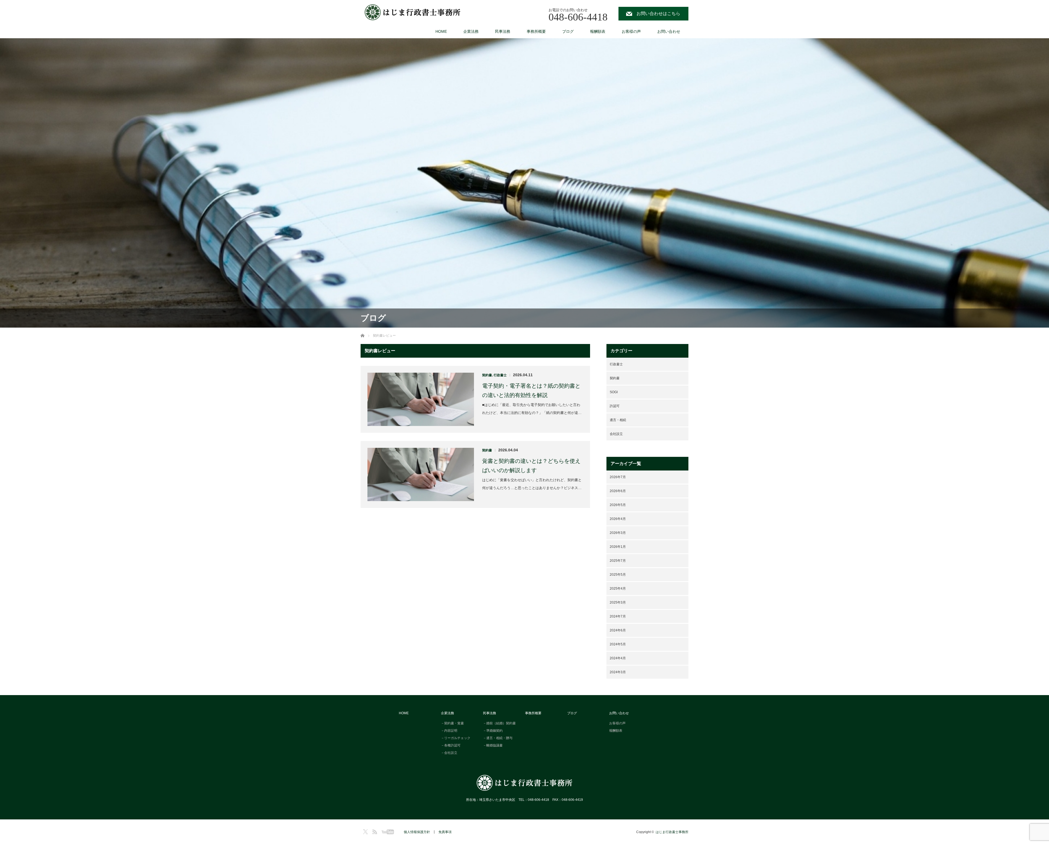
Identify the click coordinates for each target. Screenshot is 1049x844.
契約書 (487, 375)
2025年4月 (618, 588)
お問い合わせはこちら (658, 13)
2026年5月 (618, 505)
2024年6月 (618, 630)
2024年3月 (618, 672)
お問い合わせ (668, 31)
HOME (441, 31)
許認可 (615, 406)
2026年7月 (618, 477)
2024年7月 (618, 616)
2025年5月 (618, 575)
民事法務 (502, 31)
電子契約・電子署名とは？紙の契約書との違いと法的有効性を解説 (531, 390)
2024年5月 (618, 644)
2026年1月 (618, 547)
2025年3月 (618, 602)
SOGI (614, 392)
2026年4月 (618, 519)
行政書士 (500, 375)
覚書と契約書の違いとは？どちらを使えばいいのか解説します (531, 465)
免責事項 (445, 832)
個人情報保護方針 (417, 832)
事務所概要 (536, 31)
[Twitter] (365, 831)
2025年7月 (618, 561)
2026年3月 (618, 533)
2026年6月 (618, 491)
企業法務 (471, 31)
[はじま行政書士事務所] (412, 12)
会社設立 (616, 434)
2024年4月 (618, 658)
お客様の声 (631, 31)
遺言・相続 (618, 420)
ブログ (568, 31)
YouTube (386, 831)
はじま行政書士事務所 (672, 832)
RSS (374, 831)
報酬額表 (597, 31)
